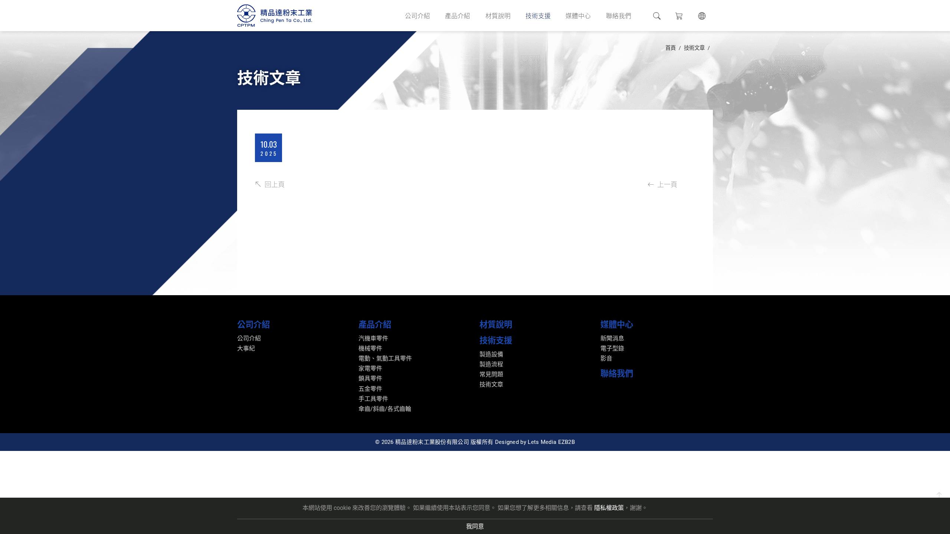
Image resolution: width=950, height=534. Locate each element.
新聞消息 (612, 338)
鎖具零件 (370, 378)
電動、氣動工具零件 (385, 358)
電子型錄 (612, 348)
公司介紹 (417, 15)
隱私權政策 (609, 507)
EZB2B (566, 442)
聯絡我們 (618, 15)
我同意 (475, 526)
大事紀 (246, 348)
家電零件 (370, 368)
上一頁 (667, 184)
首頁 (670, 48)
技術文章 (694, 48)
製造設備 (491, 354)
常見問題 (491, 374)
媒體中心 (578, 15)
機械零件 (370, 348)
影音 (606, 358)
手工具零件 (373, 398)
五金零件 (370, 388)
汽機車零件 (373, 338)
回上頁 (275, 184)
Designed (507, 442)
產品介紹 (457, 15)
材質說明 (498, 15)
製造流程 (491, 364)
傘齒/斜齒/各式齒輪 (384, 408)
